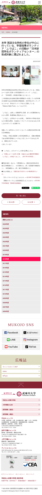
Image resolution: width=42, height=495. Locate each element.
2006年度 (6, 311)
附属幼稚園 (21, 481)
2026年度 (6, 224)
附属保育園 (31, 481)
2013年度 (6, 281)
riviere (5, 371)
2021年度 (6, 246)
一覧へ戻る (22, 196)
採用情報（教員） (8, 409)
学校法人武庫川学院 (9, 400)
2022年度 (6, 241)
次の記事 (30, 202)
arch (5, 376)
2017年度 (6, 263)
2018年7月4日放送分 (33, 177)
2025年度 (6, 228)
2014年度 (6, 276)
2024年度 (6, 233)
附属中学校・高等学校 (8, 481)
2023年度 (6, 237)
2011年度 (6, 289)
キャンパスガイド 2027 (10, 367)
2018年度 (6, 259)
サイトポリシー (20, 474)
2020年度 (6, 250)
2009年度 (6, 298)
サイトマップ (30, 474)
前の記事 (11, 202)
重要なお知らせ (8, 220)
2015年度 (6, 272)
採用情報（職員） (8, 414)
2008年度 (6, 303)
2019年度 (6, 255)
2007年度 (6, 307)
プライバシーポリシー (8, 474)
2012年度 (6, 285)
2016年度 (6, 268)
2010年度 (6, 294)
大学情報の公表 (8, 405)
